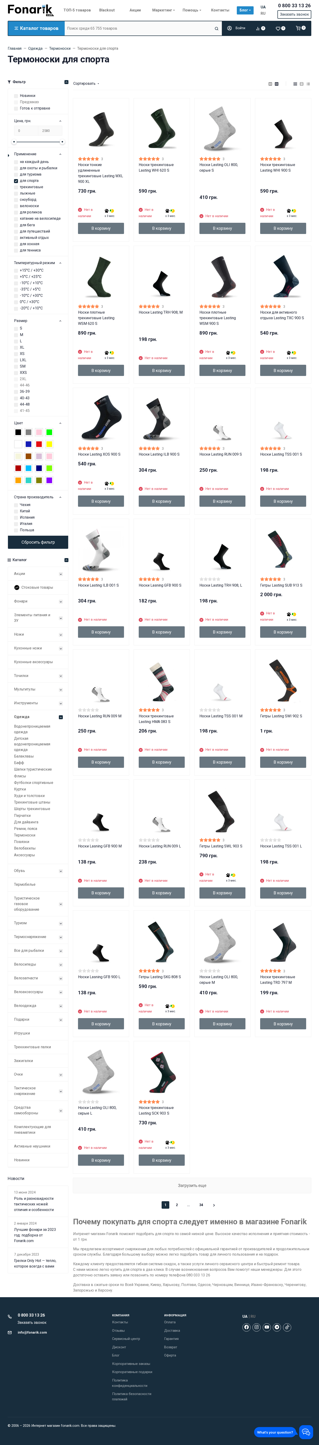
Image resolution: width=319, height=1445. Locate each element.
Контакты (120, 1322)
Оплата (170, 1322)
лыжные (27, 193)
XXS (23, 372)
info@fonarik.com (32, 1332)
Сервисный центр (126, 1339)
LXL (23, 360)
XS (22, 353)
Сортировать (84, 83)
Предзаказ (29, 102)
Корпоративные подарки (132, 1372)
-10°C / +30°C (31, 295)
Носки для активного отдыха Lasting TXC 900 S (282, 315)
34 (201, 1205)
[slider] (14, 141)
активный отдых (34, 237)
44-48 (25, 404)
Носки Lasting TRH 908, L (220, 585)
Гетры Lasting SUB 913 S (281, 585)
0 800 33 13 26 (294, 5)
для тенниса (30, 250)
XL (22, 347)
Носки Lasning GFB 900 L (99, 977)
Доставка (172, 1330)
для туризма (30, 174)
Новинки (27, 95)
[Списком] (301, 83)
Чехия (25, 505)
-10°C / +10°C (31, 283)
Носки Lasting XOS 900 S (99, 454)
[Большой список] (276, 83)
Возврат (170, 1347)
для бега (27, 225)
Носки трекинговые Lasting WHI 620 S (156, 168)
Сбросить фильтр (38, 542)
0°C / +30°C (29, 302)
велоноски (29, 206)
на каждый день (34, 161)
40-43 (25, 398)
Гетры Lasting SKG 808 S (160, 977)
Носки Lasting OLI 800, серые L (97, 1110)
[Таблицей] (308, 83)
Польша (27, 530)
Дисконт (119, 1347)
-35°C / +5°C (30, 289)
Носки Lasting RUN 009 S (220, 454)
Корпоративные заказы (131, 1364)
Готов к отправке (35, 108)
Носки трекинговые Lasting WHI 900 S (277, 168)
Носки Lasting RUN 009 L (160, 846)
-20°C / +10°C (31, 308)
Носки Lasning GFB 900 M (100, 846)
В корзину (101, 228)
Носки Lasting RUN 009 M (99, 716)
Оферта (170, 1355)
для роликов (31, 212)
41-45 (25, 410)
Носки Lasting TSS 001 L (281, 846)
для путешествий (35, 231)
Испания (27, 517)
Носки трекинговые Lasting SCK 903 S (156, 1110)
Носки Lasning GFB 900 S (160, 585)
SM (22, 366)
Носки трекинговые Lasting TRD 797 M (277, 980)
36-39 (25, 391)
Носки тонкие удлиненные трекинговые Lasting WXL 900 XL (100, 173)
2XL (23, 379)
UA (263, 7)
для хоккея (29, 244)
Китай (25, 511)
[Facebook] (246, 1327)
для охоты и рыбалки (38, 168)
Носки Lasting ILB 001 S (98, 585)
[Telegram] (277, 1327)
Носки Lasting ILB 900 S (159, 454)
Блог (116, 1355)
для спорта (29, 180)
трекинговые (31, 187)
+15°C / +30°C (31, 270)
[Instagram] (256, 1327)
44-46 (25, 385)
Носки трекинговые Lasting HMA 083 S (156, 719)
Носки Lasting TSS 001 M (220, 716)
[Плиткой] (295, 83)
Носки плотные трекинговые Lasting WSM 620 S (96, 318)
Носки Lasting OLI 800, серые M (218, 980)
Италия (26, 523)
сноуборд (28, 199)
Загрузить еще (192, 1185)
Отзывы (118, 1330)
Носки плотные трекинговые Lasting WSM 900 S (217, 318)
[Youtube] (267, 1327)
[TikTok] (287, 1327)
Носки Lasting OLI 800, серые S (218, 168)
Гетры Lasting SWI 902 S (281, 716)
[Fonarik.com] (31, 10)
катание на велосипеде (40, 218)
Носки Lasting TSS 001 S (281, 454)
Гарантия (171, 1339)
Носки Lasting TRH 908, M (161, 312)
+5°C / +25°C (30, 276)
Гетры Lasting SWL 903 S (220, 846)
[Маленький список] (270, 83)
